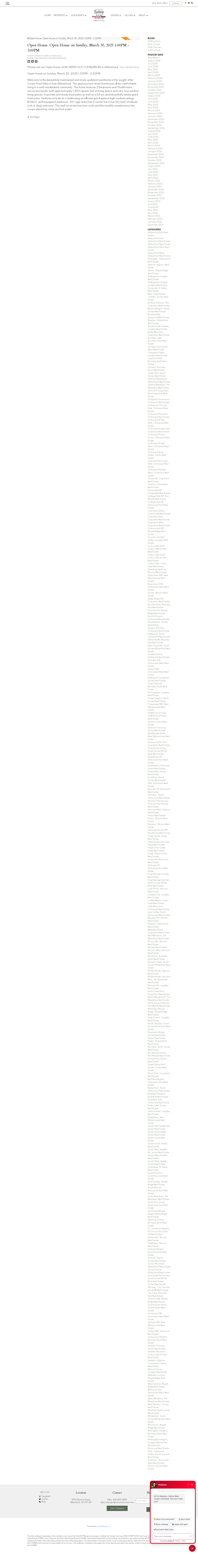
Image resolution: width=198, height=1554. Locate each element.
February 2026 (155, 78)
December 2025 (156, 84)
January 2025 (155, 116)
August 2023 (154, 166)
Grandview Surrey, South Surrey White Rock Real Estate (157, 751)
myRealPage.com (104, 1526)
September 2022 (156, 198)
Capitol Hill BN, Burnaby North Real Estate (157, 361)
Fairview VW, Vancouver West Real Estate (158, 663)
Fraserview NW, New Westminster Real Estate (158, 707)
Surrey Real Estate (157, 1284)
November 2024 (156, 122)
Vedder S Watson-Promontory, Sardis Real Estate (157, 1363)
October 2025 (155, 90)
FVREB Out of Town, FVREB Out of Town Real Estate (157, 716)
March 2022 (154, 216)
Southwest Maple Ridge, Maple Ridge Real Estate (157, 1214)
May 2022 (153, 210)
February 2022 (155, 219)
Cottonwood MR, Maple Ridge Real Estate (156, 531)
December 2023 (156, 155)
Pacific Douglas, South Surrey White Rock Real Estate (159, 1027)
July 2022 (153, 204)
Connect (175, 3)
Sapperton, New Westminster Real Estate (156, 1120)
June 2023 (153, 172)
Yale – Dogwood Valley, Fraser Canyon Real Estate (159, 1454)
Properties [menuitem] (59, 15)
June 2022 (153, 207)
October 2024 (155, 125)
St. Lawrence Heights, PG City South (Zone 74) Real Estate (159, 1232)
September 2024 (156, 128)
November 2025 (156, 87)
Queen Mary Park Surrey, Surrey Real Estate (157, 1067)
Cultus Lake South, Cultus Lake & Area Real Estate (157, 558)
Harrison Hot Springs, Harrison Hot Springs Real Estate (158, 804)
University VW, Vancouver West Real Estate (158, 1316)
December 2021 (155, 225)
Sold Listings (154, 50)
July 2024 (153, 134)
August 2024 (154, 131)
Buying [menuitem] (115, 15)
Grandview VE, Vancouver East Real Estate (158, 760)
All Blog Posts (154, 41)
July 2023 (153, 169)
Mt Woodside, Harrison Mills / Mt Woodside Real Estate (159, 980)
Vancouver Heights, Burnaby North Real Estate (157, 1340)
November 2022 (156, 193)
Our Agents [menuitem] (77, 15)
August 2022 (154, 201)
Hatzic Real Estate (156, 816)
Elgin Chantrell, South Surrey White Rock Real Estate (159, 649)
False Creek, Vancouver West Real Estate (158, 672)
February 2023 (155, 184)
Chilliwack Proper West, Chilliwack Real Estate (158, 446)
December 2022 (156, 190)
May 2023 (153, 175)
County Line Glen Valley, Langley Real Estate (158, 540)
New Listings (154, 44)
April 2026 (153, 72)
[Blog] (192, 3)
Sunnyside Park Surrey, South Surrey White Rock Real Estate (159, 1278)
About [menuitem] (142, 15)
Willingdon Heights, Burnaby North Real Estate (158, 1434)
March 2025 (154, 111)
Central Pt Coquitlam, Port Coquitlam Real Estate (158, 394)
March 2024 (154, 146)
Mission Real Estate (157, 947)
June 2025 (153, 102)
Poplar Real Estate (156, 1038)
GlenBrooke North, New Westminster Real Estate (159, 736)
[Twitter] (189, 3)
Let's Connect (117, 1508)
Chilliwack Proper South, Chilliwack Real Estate (159, 438)
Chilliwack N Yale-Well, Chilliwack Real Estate (158, 423)
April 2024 (153, 143)
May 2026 (153, 70)
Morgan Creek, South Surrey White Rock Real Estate (159, 965)
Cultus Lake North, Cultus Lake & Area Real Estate (157, 549)
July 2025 (153, 99)
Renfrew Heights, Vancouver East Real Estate (158, 1082)
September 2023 (156, 163)
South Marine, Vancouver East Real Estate (158, 1191)
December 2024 (156, 119)
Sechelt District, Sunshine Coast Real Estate (158, 1176)
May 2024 (153, 140)
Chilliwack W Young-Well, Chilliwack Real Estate (158, 464)
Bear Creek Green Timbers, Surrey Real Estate (158, 297)
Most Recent (154, 58)
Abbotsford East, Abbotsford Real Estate (50, 58)
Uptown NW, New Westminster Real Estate (156, 1325)
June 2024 (153, 137)
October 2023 (155, 160)
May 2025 (153, 105)
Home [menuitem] (47, 15)
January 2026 (155, 81)
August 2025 (154, 96)
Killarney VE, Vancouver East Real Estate (158, 868)
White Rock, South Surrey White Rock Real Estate (159, 1419)
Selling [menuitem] (129, 15)
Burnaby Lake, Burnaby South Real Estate (157, 341)
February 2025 (155, 114)
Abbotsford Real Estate (159, 244)
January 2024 (155, 152)
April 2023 (153, 178)
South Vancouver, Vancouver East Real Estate (158, 1205)
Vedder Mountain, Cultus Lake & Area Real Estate (157, 1355)
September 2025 (156, 93)
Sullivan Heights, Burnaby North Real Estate (157, 1252)
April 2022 (153, 213)
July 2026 (153, 64)
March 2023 (154, 181)
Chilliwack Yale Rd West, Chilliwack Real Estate (158, 473)
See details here (129, 67)
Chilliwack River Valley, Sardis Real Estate (157, 455)
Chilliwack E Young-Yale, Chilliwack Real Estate (158, 408)
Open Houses (154, 47)
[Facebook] (186, 3)
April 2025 (153, 108)
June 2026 (153, 67)
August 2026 (154, 61)
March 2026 (154, 75)
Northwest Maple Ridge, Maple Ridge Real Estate (157, 1012)
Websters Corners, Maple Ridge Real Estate (157, 1378)
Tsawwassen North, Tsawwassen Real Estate (157, 1308)
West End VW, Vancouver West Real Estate (158, 1393)
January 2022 (155, 222)
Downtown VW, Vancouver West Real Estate (158, 587)
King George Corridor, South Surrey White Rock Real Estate (159, 883)
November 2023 (156, 157)
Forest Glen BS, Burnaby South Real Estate (157, 687)
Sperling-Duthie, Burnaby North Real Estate (157, 1223)
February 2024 (155, 149)
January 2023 (155, 187)
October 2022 (155, 195)
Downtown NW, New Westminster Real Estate (158, 578)
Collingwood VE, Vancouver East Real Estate (158, 505)
